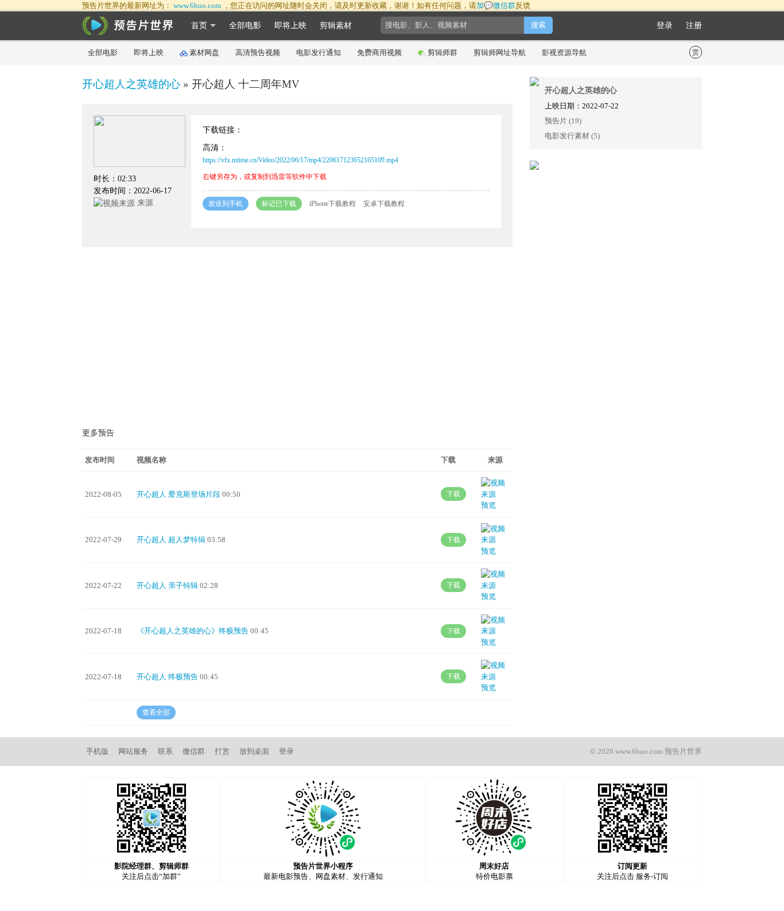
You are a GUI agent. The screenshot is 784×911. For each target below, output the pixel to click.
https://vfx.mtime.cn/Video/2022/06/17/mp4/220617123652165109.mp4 (300, 160)
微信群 (194, 751)
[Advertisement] (297, 339)
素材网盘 (204, 52)
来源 (144, 202)
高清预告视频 (257, 52)
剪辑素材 (336, 25)
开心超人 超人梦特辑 (171, 539)
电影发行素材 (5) (572, 135)
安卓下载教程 (384, 204)
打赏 (222, 751)
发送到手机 (225, 204)
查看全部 (156, 712)
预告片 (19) (563, 120)
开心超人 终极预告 (167, 676)
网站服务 (133, 751)
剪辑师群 (442, 52)
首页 (199, 25)
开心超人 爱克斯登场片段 (178, 494)
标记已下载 (279, 204)
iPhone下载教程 (332, 204)
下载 (453, 494)
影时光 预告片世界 (128, 25)
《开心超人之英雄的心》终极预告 (193, 630)
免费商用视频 (379, 52)
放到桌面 (254, 751)
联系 (165, 751)
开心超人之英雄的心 (131, 84)
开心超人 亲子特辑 (167, 585)
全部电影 (245, 25)
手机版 (97, 751)
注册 (694, 25)
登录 (665, 25)
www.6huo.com (197, 5)
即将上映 (290, 25)
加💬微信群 (495, 5)
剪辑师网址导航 (499, 52)
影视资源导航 (564, 52)
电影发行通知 (318, 52)
